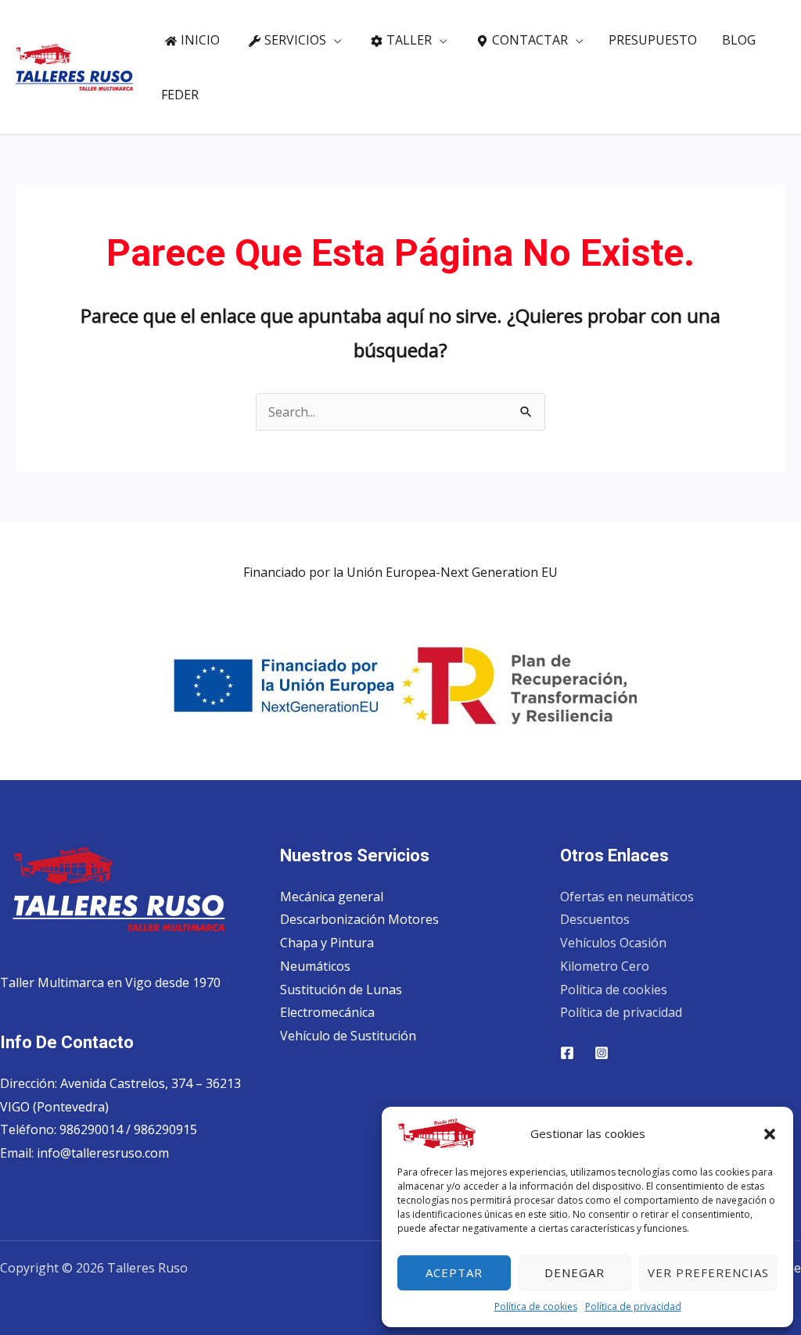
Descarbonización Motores (359, 919)
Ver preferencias (708, 1272)
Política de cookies (535, 1306)
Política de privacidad (633, 1306)
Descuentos (595, 919)
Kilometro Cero (604, 966)
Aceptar (454, 1272)
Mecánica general (331, 896)
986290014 (92, 1129)
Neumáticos (315, 966)
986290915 (165, 1129)
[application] (334, 39)
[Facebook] (567, 1053)
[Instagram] (601, 1053)
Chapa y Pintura (327, 942)
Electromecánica (327, 1012)
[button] (770, 1134)
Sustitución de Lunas (341, 989)
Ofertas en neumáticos (627, 896)
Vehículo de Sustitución (348, 1035)
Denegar (574, 1272)
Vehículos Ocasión (613, 942)
